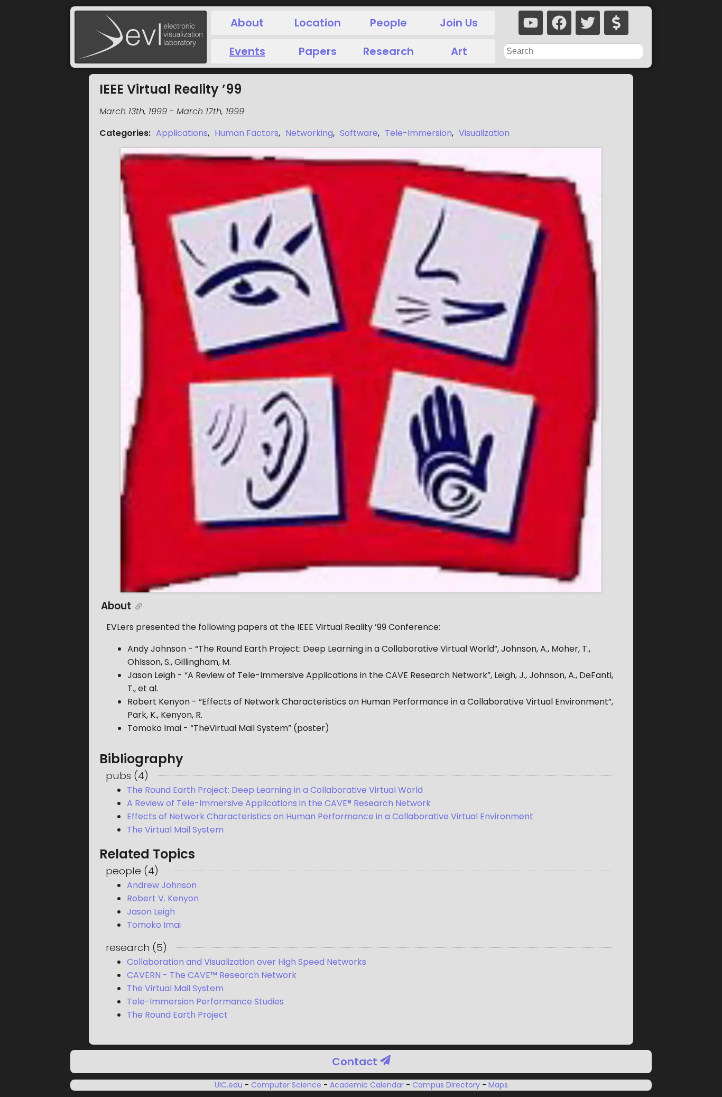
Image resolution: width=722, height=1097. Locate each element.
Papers (318, 51)
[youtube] (531, 23)
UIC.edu (230, 1085)
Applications (182, 133)
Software (359, 133)
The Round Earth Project (177, 1015)
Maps (497, 1085)
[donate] (616, 23)
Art (459, 51)
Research (388, 51)
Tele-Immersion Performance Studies (205, 1001)
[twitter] (588, 23)
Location (317, 22)
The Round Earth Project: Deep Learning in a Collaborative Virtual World (275, 790)
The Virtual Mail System (175, 830)
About (247, 22)
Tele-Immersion (418, 133)
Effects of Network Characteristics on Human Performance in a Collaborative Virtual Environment (330, 816)
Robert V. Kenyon (163, 898)
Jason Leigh (151, 912)
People (388, 22)
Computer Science (286, 1085)
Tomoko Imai (154, 925)
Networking (309, 133)
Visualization (484, 133)
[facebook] (559, 23)
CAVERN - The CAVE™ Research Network (212, 975)
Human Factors (247, 133)
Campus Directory (446, 1085)
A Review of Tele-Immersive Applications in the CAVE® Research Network (279, 803)
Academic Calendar (367, 1085)
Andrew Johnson (162, 885)
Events (247, 51)
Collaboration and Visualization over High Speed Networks (246, 962)
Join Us (459, 22)
